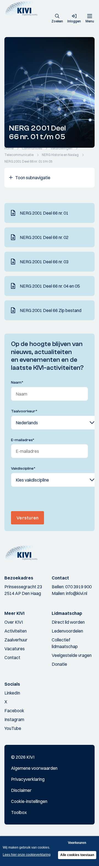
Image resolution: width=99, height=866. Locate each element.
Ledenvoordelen (67, 631)
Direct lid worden (68, 622)
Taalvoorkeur (24, 411)
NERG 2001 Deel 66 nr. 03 (44, 261)
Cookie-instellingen (29, 801)
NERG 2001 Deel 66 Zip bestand (50, 310)
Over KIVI (13, 622)
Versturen (27, 518)
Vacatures (14, 648)
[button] (57, 19)
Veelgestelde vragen (72, 655)
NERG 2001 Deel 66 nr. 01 (44, 213)
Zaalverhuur (16, 640)
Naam (17, 382)
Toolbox (19, 812)
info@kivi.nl (76, 593)
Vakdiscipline (23, 468)
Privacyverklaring (28, 779)
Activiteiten (15, 631)
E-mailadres (22, 440)
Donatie (59, 664)
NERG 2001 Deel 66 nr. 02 (44, 237)
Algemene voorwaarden (34, 768)
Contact (12, 657)
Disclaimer (21, 790)
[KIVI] (23, 8)
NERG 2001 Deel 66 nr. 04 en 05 (50, 286)
